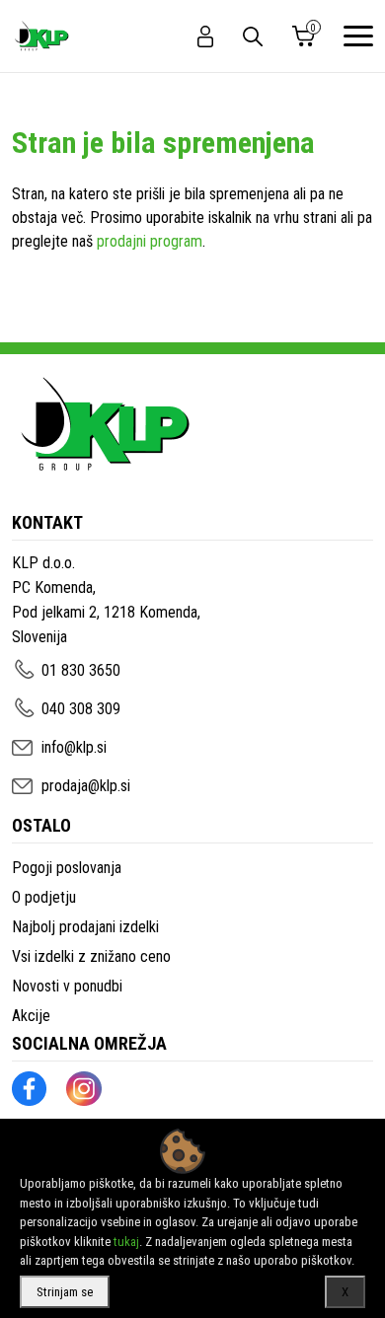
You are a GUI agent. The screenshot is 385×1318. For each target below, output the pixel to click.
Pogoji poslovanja (66, 867)
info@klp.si (74, 747)
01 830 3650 (80, 670)
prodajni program (149, 241)
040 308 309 (80, 708)
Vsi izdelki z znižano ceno (91, 956)
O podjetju (44, 897)
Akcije (31, 1015)
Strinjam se (65, 1291)
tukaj (126, 1241)
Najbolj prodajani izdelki (85, 926)
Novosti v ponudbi (67, 986)
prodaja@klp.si (85, 785)
